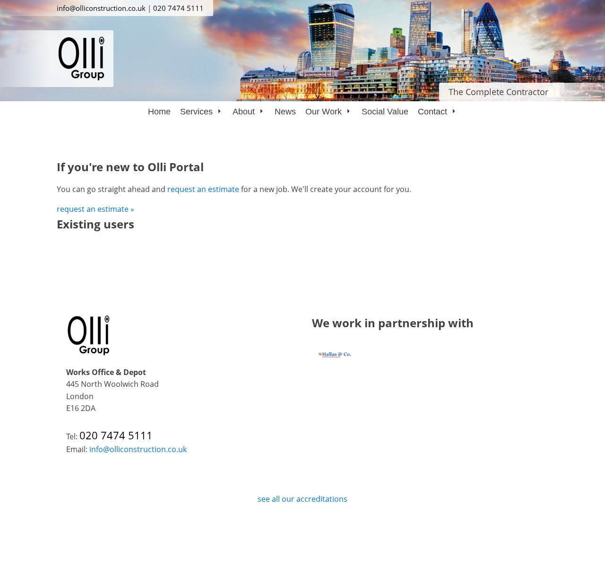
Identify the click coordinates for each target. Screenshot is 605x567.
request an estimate (203, 189)
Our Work (323, 111)
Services (196, 111)
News (285, 111)
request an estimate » (95, 209)
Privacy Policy (302, 525)
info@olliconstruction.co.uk (101, 8)
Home (159, 111)
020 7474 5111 (178, 8)
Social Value (385, 111)
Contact (432, 111)
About (244, 111)
